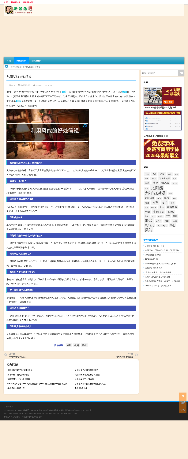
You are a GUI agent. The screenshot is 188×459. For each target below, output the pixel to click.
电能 (147, 216)
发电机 (154, 179)
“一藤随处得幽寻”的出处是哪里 (158, 285)
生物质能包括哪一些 (16, 388)
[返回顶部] (182, 409)
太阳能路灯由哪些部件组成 (86, 370)
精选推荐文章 (55, 410)
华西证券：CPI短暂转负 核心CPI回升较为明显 (163, 250)
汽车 (155, 202)
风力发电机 (162, 225)
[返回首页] (182, 396)
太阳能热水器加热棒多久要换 (87, 374)
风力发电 (149, 225)
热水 (146, 207)
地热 (155, 183)
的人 (153, 216)
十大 (146, 178)
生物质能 (158, 212)
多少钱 (175, 183)
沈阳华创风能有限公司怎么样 (157, 276)
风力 (175, 221)
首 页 (6, 2)
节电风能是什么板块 (18, 356)
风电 (172, 225)
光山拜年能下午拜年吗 (84, 379)
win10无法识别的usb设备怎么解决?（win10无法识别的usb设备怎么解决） (39, 383)
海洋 (164, 203)
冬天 (170, 174)
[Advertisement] (86, 36)
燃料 (162, 207)
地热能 (165, 183)
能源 (149, 220)
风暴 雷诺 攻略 (81, 388)
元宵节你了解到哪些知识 (18, 374)
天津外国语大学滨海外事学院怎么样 (160, 263)
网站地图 (64, 410)
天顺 (146, 188)
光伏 (162, 174)
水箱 (147, 202)
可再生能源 (164, 178)
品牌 (174, 178)
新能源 (149, 198)
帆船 (18, 101)
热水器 (153, 207)
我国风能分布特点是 (124, 356)
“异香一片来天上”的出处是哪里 (158, 272)
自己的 (158, 221)
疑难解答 (72, 410)
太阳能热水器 (155, 192)
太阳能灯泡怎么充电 (153, 267)
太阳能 (157, 187)
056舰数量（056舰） (154, 254)
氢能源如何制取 (152, 259)
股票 (175, 216)
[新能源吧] (18, 5)
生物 (147, 211)
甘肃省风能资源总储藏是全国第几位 (90, 383)
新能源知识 (16, 2)
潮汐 (172, 202)
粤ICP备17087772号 (84, 410)
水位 (174, 198)
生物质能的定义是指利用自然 (19, 370)
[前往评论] (182, 402)
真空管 (160, 216)
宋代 (170, 194)
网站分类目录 (44, 410)
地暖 (147, 183)
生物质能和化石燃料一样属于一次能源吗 (162, 281)
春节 (159, 198)
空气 (168, 215)
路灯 (167, 221)
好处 (64, 91)
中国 (147, 174)
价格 (154, 174)
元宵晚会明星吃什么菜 (154, 245)
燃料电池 (172, 207)
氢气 (166, 198)
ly (14, 85)
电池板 (170, 211)
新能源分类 (28, 2)
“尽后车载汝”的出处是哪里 (18, 379)
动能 (176, 174)
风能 (124, 91)
